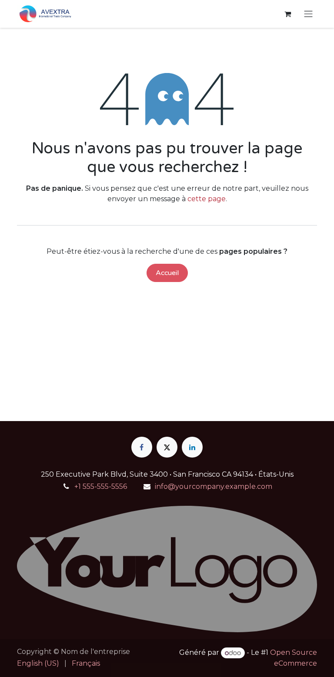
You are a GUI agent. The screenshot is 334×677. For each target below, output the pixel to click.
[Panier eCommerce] (287, 14)
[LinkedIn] (192, 447)
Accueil (167, 273)
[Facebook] (141, 447)
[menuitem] (38, 663)
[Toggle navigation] (308, 14)
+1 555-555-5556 (100, 486)
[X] (167, 447)
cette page (206, 199)
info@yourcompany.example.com (213, 486)
